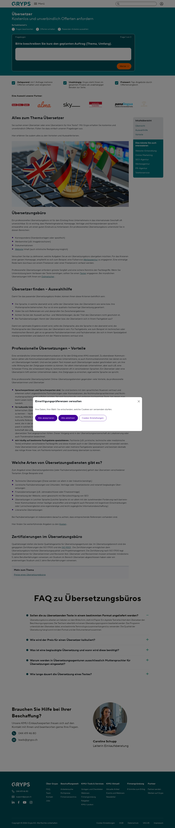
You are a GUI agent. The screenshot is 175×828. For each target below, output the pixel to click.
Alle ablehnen (68, 418)
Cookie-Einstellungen (93, 418)
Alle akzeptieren (46, 418)
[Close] (139, 401)
